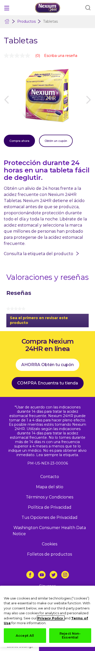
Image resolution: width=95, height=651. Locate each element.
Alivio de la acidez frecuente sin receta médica (7, 21)
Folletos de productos (49, 554)
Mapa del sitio (49, 486)
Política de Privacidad (49, 507)
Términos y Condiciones (49, 497)
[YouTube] (42, 575)
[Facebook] (30, 575)
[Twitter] (53, 575)
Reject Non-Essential (70, 635)
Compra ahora (19, 141)
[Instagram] (65, 575)
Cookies (49, 544)
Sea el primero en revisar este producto (39, 321)
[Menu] (7, 8)
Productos (26, 21)
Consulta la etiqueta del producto (38, 253)
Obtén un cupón (56, 141)
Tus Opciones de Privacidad (50, 517)
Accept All (25, 635)
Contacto (49, 476)
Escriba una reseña (60, 55)
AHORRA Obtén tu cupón (47, 364)
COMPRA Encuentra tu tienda (47, 383)
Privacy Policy (50, 618)
